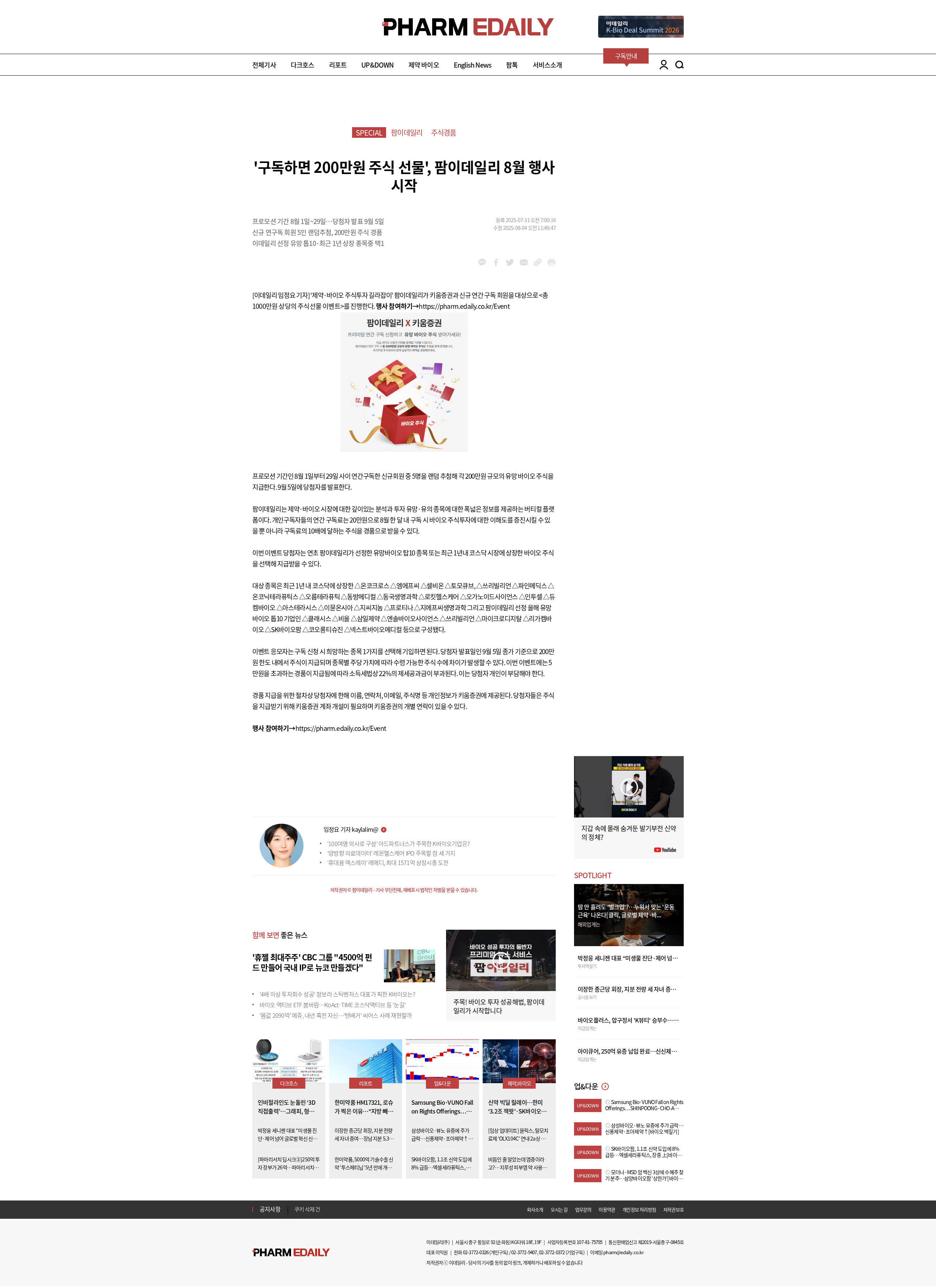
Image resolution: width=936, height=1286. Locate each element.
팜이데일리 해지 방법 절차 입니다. (330, 1210)
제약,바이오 (519, 1083)
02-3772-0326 (475, 1252)
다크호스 (302, 65)
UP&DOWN (377, 65)
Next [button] (296, 1213)
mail (524, 262)
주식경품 (443, 132)
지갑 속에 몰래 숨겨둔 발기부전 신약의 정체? (628, 832)
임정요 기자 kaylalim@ (351, 829)
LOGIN (662, 64)
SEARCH (679, 64)
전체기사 (264, 65)
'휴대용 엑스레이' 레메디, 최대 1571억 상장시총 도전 (387, 862)
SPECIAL (369, 132)
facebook (496, 262)
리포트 (338, 65)
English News (472, 65)
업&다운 (442, 1083)
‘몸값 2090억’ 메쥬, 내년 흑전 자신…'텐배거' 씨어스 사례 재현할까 (336, 1015)
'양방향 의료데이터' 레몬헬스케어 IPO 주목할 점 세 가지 (391, 853)
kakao (482, 262)
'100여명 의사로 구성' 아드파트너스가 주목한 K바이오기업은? (398, 843)
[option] (352, 1209)
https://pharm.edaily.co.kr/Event (464, 306)
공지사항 (270, 1209)
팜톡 (512, 65)
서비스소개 (547, 65)
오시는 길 (559, 1209)
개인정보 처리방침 (639, 1209)
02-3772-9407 (524, 1252)
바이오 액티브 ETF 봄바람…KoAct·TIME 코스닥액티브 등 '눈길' (332, 1004)
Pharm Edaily (291, 1252)
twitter (510, 262)
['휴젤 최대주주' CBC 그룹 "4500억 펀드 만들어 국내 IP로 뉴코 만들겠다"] (409, 964)
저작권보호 (673, 1209)
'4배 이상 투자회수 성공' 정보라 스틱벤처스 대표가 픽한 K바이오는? (337, 994)
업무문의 (583, 1209)
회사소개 (535, 1209)
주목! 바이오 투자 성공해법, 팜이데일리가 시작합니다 (498, 1006)
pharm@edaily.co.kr (623, 1252)
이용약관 (607, 1209)
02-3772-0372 (552, 1252)
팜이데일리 (406, 132)
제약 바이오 (423, 65)
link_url (537, 262)
